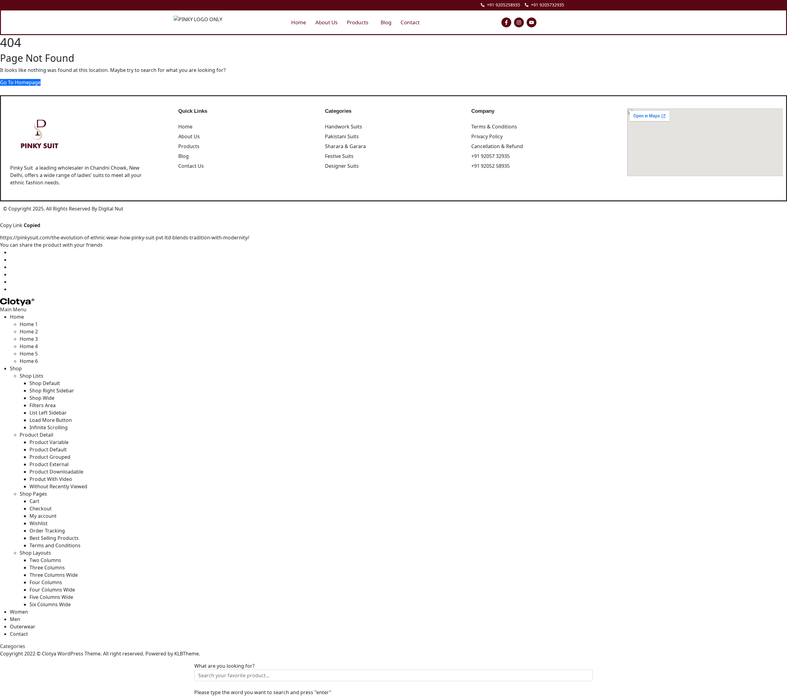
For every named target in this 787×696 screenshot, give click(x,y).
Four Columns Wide (52, 589)
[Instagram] (519, 22)
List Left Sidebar (48, 412)
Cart (34, 501)
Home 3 (29, 339)
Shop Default (45, 383)
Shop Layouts (35, 552)
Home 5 (29, 353)
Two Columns (45, 560)
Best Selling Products (54, 538)
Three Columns (47, 567)
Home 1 (29, 324)
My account (43, 516)
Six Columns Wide (50, 604)
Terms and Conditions (55, 545)
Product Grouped (50, 457)
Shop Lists (31, 375)
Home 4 (29, 346)
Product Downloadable (56, 471)
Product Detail (36, 434)
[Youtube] (531, 22)
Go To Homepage (20, 82)
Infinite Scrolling (49, 427)
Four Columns (46, 582)
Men (15, 619)
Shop (16, 368)
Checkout (41, 508)
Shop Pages (33, 493)
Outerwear (22, 626)
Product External (49, 464)
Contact (410, 22)
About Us (326, 22)
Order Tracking (47, 530)
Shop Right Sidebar (52, 390)
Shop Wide (42, 398)
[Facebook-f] (506, 22)
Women (19, 611)
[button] (359, 22)
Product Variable (49, 442)
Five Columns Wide (51, 597)
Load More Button (51, 420)
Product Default (48, 449)
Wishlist (39, 523)
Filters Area (43, 405)
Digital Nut (110, 208)
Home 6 (29, 361)
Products (357, 22)
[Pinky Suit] (17, 301)
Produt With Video (51, 479)
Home (298, 22)
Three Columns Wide (54, 575)
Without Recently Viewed (58, 486)
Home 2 (29, 331)
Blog (386, 22)
